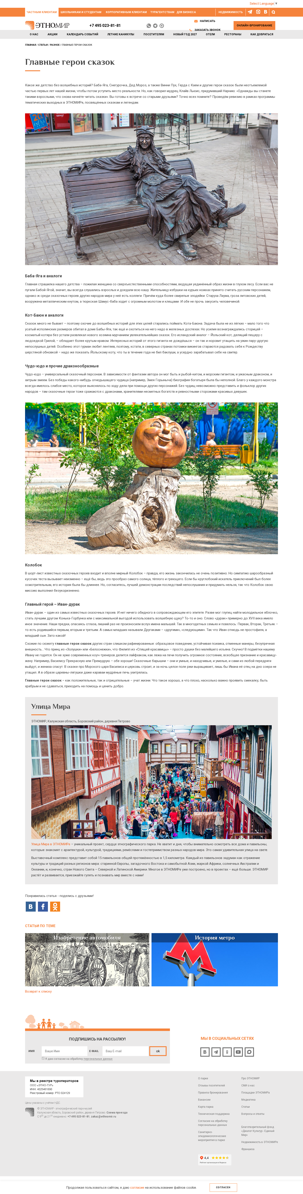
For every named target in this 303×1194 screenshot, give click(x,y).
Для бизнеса (186, 12)
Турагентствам (162, 12)
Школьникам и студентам (81, 12)
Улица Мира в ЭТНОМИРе (50, 844)
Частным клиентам (42, 12)
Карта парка (205, 1106)
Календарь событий (82, 34)
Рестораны (232, 34)
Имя (31, 1051)
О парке (203, 1078)
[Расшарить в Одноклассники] (55, 906)
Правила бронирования (213, 1092)
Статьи (245, 1106)
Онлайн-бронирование (254, 25)
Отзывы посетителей (211, 1085)
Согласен (223, 1187)
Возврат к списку (38, 991)
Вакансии (204, 1099)
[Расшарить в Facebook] (43, 906)
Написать (207, 21)
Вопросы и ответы (252, 1113)
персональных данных (98, 1058)
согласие (137, 1188)
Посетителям (154, 34)
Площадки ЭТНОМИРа (255, 1092)
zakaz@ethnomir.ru (103, 1116)
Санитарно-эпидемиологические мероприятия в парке (212, 1136)
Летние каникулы (120, 34)
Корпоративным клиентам (126, 12)
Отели (210, 34)
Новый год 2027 (185, 34)
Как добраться (261, 34)
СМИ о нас (248, 1085)
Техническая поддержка (214, 1113)
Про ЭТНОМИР (250, 1078)
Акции (52, 34)
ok (158, 1051)
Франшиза (247, 1149)
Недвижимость (230, 12)
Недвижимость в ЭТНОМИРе (259, 1142)
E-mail (94, 1051)
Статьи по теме (40, 926)
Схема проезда (116, 1112)
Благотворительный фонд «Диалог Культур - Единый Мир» (257, 1131)
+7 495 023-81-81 (105, 25)
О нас (34, 34)
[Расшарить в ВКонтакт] (30, 906)
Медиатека (248, 1099)
